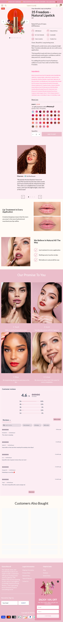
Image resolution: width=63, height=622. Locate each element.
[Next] (27, 22)
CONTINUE (48, 616)
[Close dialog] (58, 582)
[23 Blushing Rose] (47, 115)
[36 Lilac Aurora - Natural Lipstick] (51, 119)
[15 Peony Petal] (33, 122)
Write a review (57, 419)
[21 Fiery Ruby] (33, 119)
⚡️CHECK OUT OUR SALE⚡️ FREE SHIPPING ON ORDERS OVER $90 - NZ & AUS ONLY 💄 (32, 1)
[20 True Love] (47, 122)
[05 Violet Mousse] (55, 111)
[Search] (6, 6)
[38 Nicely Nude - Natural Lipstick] (40, 119)
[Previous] (3, 22)
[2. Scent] (47, 302)
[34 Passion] (36, 119)
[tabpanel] (15, 22)
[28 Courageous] (58, 122)
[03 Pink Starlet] (47, 111)
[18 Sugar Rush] (40, 122)
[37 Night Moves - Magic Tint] (40, 111)
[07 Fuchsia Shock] (33, 115)
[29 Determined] (44, 119)
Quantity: (35, 131)
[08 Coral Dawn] (36, 115)
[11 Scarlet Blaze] (55, 115)
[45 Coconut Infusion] (36, 126)
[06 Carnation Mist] (58, 111)
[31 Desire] (51, 115)
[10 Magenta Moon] (40, 115)
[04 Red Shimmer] (51, 111)
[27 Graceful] (33, 126)
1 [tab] (9, 37)
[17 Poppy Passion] (55, 119)
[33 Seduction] (51, 122)
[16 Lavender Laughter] (36, 122)
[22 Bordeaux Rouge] (55, 122)
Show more (31, 492)
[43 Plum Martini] (44, 126)
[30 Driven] (47, 119)
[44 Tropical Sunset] (47, 126)
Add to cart (52, 134)
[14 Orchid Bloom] (58, 115)
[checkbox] (46, 425)
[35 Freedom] (44, 122)
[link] (16, 302)
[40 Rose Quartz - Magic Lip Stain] (36, 111)
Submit (23, 603)
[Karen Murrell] (47, 216)
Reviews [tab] (7, 420)
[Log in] (57, 5)
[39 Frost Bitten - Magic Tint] (33, 111)
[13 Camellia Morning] (44, 115)
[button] (23, 197)
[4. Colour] (47, 352)
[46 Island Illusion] (40, 126)
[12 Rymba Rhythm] (58, 119)
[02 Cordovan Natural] (44, 111)
